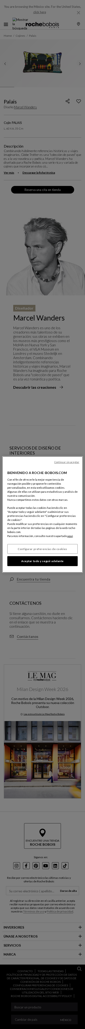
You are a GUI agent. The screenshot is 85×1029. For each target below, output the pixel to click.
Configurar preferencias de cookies (42, 548)
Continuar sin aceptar (66, 462)
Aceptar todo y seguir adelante (42, 561)
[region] (42, 514)
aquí (70, 535)
